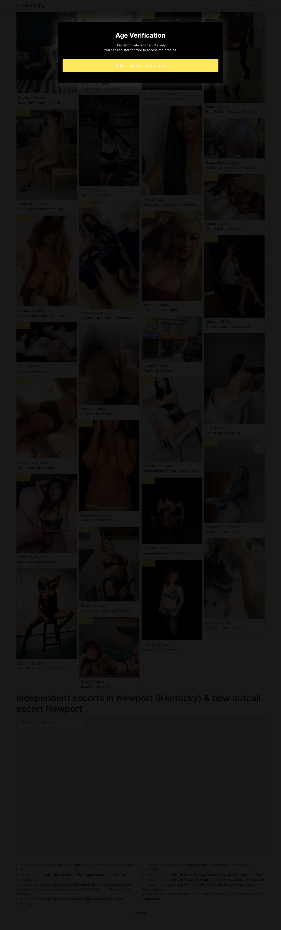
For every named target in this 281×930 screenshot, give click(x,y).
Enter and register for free (140, 65)
